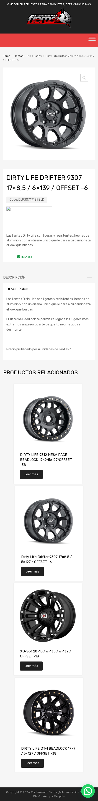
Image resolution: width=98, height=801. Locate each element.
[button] (84, 78)
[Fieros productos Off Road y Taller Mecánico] (49, 28)
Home (6, 56)
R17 (29, 56)
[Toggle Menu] (92, 40)
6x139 (38, 56)
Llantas (18, 56)
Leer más (31, 474)
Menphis (59, 796)
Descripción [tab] (14, 277)
